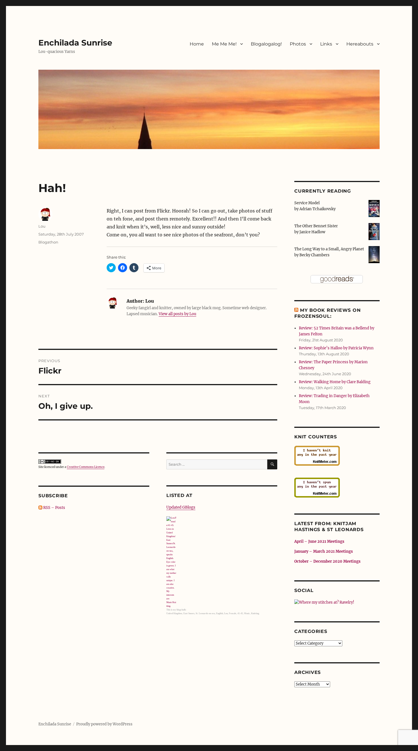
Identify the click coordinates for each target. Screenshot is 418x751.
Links (326, 44)
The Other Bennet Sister (316, 226)
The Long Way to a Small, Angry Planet (329, 249)
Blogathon (48, 242)
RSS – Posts (53, 507)
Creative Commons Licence (85, 467)
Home (197, 44)
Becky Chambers (314, 255)
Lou (41, 226)
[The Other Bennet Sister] (374, 231)
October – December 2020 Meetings (327, 561)
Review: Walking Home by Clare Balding (335, 381)
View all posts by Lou (177, 313)
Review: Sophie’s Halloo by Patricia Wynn (336, 348)
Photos (298, 44)
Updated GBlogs (180, 507)
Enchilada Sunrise (75, 43)
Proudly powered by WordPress (104, 724)
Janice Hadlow (312, 232)
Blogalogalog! (266, 44)
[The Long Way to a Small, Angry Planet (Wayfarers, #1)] (374, 254)
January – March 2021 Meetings (323, 551)
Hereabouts (359, 44)
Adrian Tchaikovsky (317, 209)
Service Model (307, 203)
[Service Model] (374, 208)
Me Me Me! (224, 44)
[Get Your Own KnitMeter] (337, 456)
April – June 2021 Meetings (319, 541)
